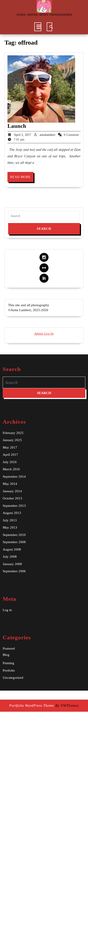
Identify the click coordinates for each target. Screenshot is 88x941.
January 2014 (12, 491)
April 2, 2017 (22, 135)
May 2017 (10, 447)
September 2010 (14, 535)
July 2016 (10, 462)
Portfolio (9, 670)
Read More (21, 178)
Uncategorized (13, 677)
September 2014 (14, 476)
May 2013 (10, 527)
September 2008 (14, 542)
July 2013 (10, 520)
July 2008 (10, 556)
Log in (7, 610)
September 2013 (14, 505)
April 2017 (10, 454)
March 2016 (11, 469)
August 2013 (12, 513)
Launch (16, 126)
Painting (8, 663)
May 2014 (10, 484)
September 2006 (14, 571)
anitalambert (47, 135)
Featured (9, 648)
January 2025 (12, 440)
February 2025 (13, 433)
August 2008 (12, 549)
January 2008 (12, 564)
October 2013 (12, 498)
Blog (6, 655)
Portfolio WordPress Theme (31, 705)
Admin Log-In (44, 333)
